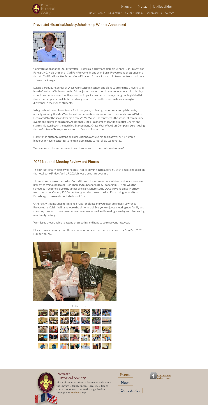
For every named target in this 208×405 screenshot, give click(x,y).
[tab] (43, 312)
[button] (64, 306)
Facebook (76, 392)
